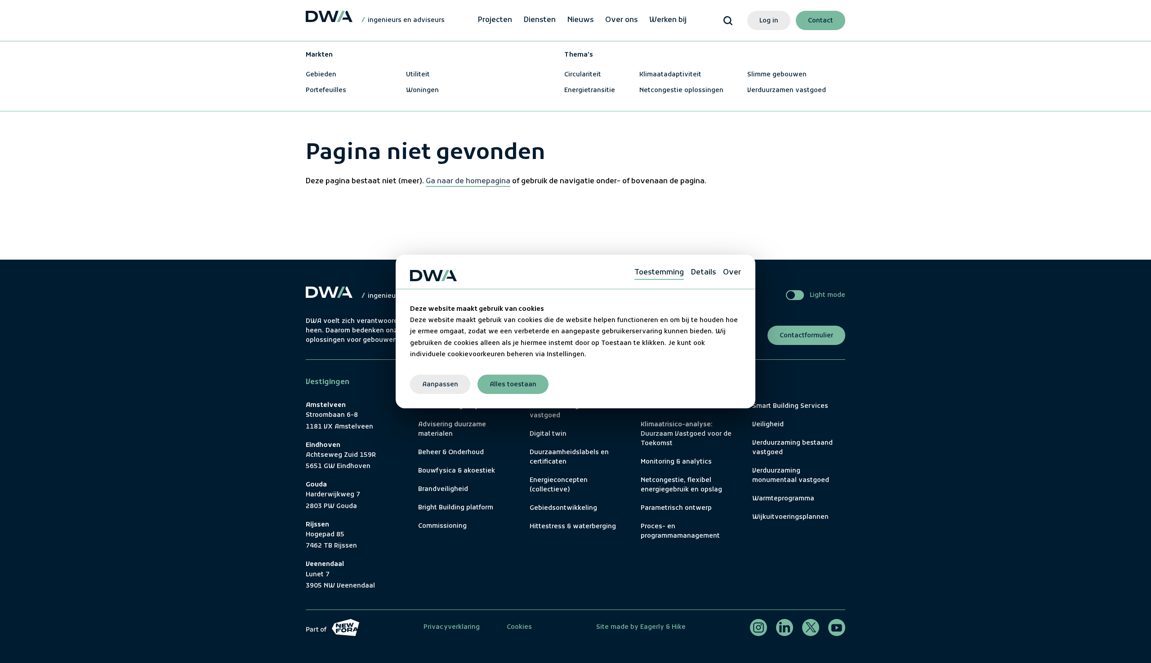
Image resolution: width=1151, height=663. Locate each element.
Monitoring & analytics (676, 462)
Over (732, 272)
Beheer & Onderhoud (451, 452)
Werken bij (668, 20)
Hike (679, 627)
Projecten (495, 20)
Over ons (621, 20)
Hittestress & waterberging (573, 526)
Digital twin (548, 434)
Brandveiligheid (443, 489)
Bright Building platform (455, 508)
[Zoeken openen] (727, 20)
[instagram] (758, 627)
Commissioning (442, 526)
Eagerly (651, 627)
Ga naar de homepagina (468, 181)
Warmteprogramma (783, 499)
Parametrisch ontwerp (676, 508)
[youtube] (836, 627)
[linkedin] (784, 627)
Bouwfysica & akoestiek (456, 471)
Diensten (540, 20)
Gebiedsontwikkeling (563, 508)
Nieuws (580, 20)
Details (703, 272)
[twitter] (810, 627)
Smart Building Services (790, 406)
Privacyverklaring (452, 627)
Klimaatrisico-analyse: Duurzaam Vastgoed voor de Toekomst (686, 434)
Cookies (519, 627)
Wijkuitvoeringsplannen (790, 517)
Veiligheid (768, 424)
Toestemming (659, 272)
